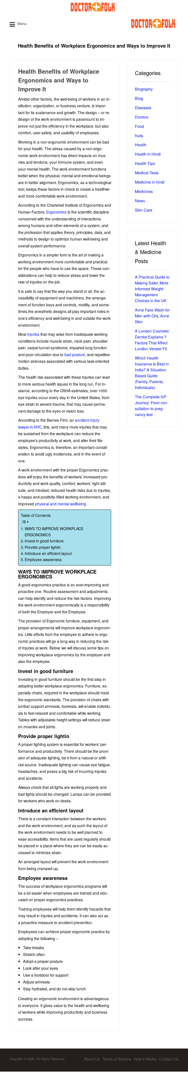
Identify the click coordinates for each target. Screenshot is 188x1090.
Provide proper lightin (43, 547)
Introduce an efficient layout (48, 553)
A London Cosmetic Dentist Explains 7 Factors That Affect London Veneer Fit (152, 339)
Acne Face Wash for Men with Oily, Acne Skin (152, 315)
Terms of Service (116, 1059)
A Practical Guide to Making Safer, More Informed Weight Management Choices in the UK (152, 288)
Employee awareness (43, 559)
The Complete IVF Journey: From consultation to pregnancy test (151, 405)
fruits (139, 135)
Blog (139, 98)
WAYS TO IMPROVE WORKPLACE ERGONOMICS (54, 531)
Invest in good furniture (44, 540)
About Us (92, 1059)
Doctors (141, 117)
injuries (33, 334)
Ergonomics (56, 212)
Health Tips (145, 163)
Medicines (144, 191)
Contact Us (168, 1059)
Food (139, 126)
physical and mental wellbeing (60, 503)
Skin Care (143, 210)
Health (140, 145)
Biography (144, 89)
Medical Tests (147, 172)
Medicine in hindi (149, 182)
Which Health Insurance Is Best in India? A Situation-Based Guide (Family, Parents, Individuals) (152, 372)
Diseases (143, 107)
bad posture (74, 354)
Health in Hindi (148, 154)
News (140, 200)
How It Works (145, 1059)
